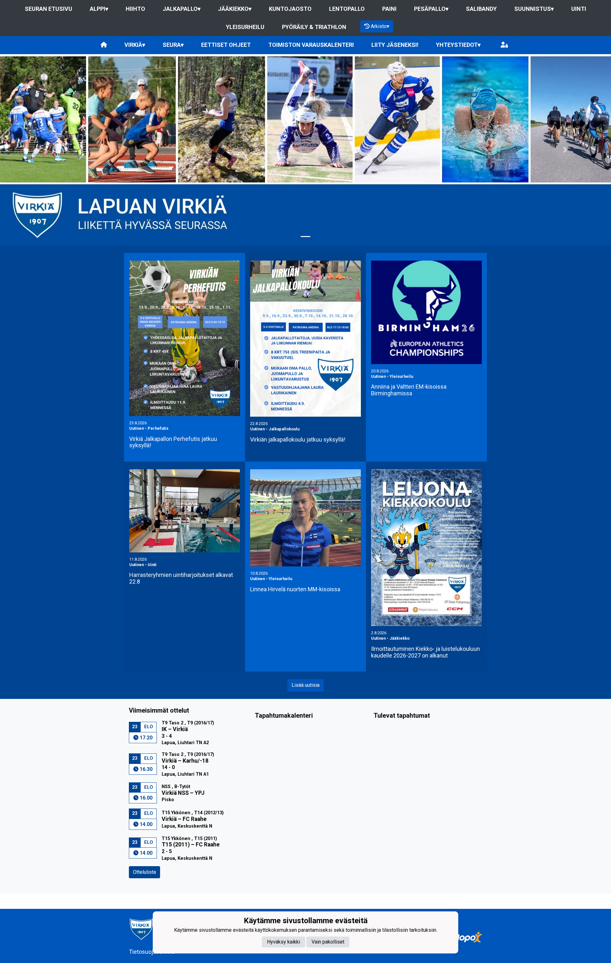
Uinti (578, 8)
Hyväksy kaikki (283, 941)
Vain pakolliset (328, 941)
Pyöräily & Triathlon (314, 27)
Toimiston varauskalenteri (311, 44)
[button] (46, 149)
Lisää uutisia (305, 685)
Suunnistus (534, 8)
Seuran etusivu (48, 8)
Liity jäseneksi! (394, 44)
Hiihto (135, 8)
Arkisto (380, 26)
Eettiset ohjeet (226, 44)
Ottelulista (144, 872)
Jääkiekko (234, 8)
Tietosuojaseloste (152, 951)
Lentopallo (347, 8)
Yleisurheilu (245, 27)
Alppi (99, 8)
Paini (389, 8)
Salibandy (481, 8)
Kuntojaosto (290, 8)
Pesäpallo (431, 8)
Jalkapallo (181, 8)
